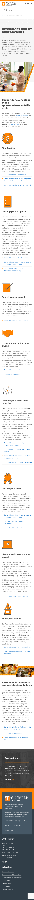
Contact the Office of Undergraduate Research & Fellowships (17, 728)
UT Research (8, 10)
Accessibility (9, 821)
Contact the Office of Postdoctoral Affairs (16, 739)
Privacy (17, 821)
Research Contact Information (12, 878)
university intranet (21, 116)
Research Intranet (8, 872)
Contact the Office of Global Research (17, 185)
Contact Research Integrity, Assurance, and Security (14, 270)
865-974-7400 (9, 857)
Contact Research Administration (16, 321)
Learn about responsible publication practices (17, 652)
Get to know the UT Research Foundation (14, 523)
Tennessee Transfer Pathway (16, 816)
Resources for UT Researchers (15, 15)
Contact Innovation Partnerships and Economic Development (17, 180)
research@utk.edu (12, 852)
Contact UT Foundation (13, 374)
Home (3, 15)
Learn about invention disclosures (16, 528)
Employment (9, 830)
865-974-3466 (11, 855)
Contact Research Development (16, 174)
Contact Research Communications (17, 647)
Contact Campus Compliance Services (18, 462)
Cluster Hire (6, 880)
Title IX (7, 825)
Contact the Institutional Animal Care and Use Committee (17, 457)
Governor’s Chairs (7, 889)
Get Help (8, 779)
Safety (25, 821)
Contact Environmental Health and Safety (17, 450)
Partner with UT (7, 886)
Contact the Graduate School (14, 733)
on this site (15, 124)
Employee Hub (16, 825)
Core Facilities (6, 883)
